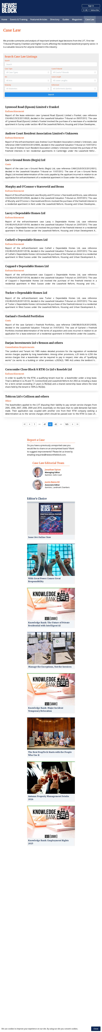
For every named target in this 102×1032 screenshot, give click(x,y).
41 (45, 424)
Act (6, 77)
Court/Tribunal (56, 69)
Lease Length (56, 77)
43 (56, 424)
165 (66, 424)
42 (50, 424)
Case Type (8, 69)
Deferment (55, 85)
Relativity (8, 85)
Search (7, 61)
